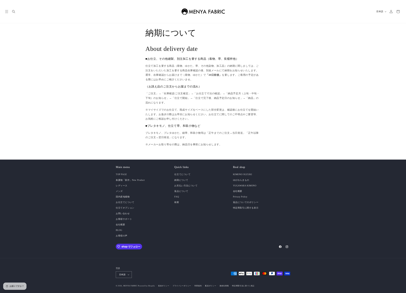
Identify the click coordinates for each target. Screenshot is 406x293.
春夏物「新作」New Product (130, 180)
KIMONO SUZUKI (242, 174)
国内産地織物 (123, 197)
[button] (6, 11)
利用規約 (198, 286)
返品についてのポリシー (246, 202)
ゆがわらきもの (241, 180)
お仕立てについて (125, 202)
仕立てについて (182, 174)
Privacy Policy (240, 197)
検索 (176, 202)
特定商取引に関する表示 (246, 208)
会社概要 (120, 224)
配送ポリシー (210, 286)
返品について (181, 191)
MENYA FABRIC (130, 286)
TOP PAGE (121, 174)
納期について (181, 180)
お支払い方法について (185, 185)
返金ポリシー (163, 286)
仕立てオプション (125, 208)
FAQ (176, 197)
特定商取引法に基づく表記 (243, 286)
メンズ (119, 191)
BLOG (119, 230)
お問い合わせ (123, 213)
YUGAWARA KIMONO (244, 185)
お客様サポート (124, 219)
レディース (121, 185)
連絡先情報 (224, 286)
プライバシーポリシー (182, 286)
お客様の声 (121, 236)
